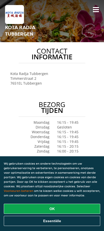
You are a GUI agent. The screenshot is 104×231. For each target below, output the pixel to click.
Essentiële (52, 221)
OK (52, 209)
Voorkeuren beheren (18, 191)
